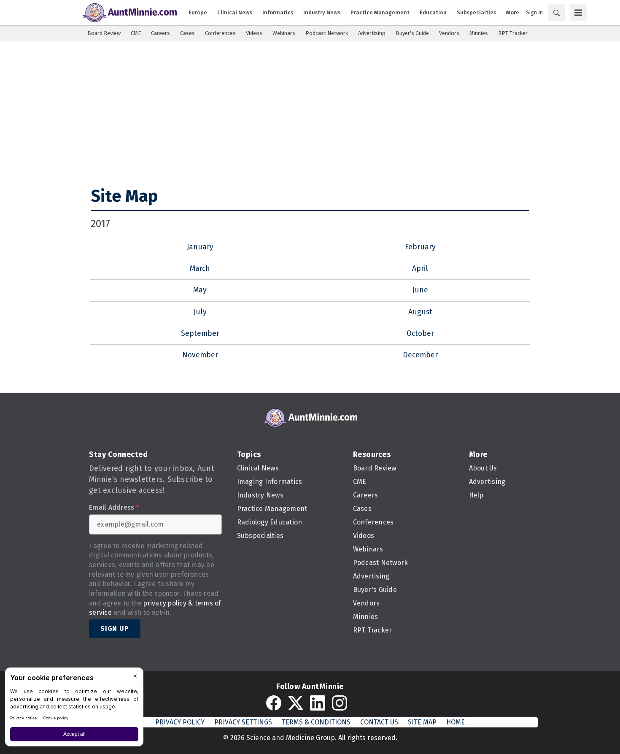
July (200, 312)
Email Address (114, 507)
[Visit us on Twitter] (295, 703)
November (200, 355)
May (200, 290)
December (420, 355)
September (200, 333)
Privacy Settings (243, 722)
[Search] (556, 12)
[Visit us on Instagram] (339, 703)
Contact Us (379, 722)
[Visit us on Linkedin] (317, 703)
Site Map (124, 196)
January (200, 247)
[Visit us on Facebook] (273, 703)
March (200, 268)
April (420, 268)
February (420, 247)
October (420, 333)
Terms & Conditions (316, 722)
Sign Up (114, 628)
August (420, 312)
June (420, 290)
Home (455, 722)
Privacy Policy (180, 722)
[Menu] (578, 12)
